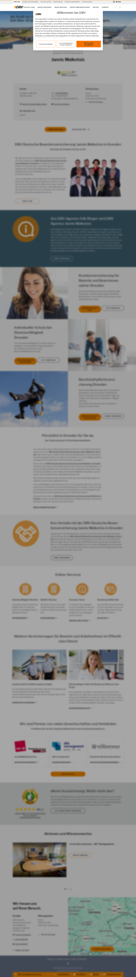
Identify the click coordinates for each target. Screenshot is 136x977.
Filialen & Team (29, 7)
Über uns (17, 2)
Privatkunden (87, 2)
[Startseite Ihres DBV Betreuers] (18, 8)
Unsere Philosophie (44, 7)
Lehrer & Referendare (30, 2)
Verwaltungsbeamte (72, 2)
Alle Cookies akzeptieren (88, 44)
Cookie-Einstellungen (46, 44)
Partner (96, 7)
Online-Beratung (60, 7)
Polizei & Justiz (45, 2)
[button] (120, 7)
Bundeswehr (58, 2)
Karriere (105, 7)
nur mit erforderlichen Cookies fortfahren (66, 44)
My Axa (118, 2)
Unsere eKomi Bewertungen (80, 7)
